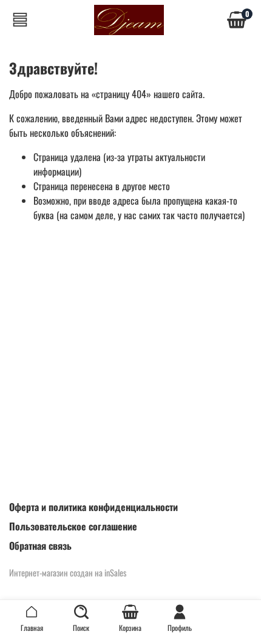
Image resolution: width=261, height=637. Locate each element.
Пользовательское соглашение (73, 526)
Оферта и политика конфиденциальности (93, 507)
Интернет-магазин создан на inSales (67, 572)
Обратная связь (40, 545)
